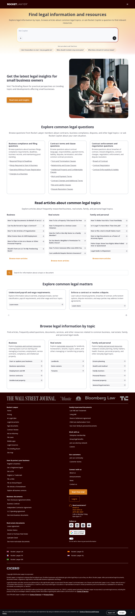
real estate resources (65, 346)
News (72, 480)
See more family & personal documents (83, 426)
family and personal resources (110, 346)
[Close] (131, 612)
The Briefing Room (13, 449)
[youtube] (89, 525)
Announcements (75, 477)
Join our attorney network (78, 443)
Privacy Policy (48, 595)
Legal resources (12, 445)
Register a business (13, 464)
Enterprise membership (77, 435)
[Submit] (114, 38)
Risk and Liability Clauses (61, 185)
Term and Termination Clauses (63, 161)
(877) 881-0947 (78, 512)
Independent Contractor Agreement (19, 507)
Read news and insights (19, 100)
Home (9, 411)
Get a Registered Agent (15, 468)
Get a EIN (10, 471)
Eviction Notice (12, 530)
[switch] (71, 539)
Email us (76, 507)
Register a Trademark (14, 475)
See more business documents (17, 515)
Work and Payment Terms (61, 176)
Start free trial (78, 492)
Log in (74, 499)
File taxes (10, 437)
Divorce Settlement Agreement (80, 418)
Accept (121, 613)
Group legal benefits (76, 439)
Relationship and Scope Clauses (63, 165)
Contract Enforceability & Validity (106, 169)
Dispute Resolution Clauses (62, 189)
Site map (10, 453)
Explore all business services (16, 490)
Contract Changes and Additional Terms (67, 180)
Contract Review (12, 430)
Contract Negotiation (101, 165)
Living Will (73, 414)
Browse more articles (18, 258)
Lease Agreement (13, 526)
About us (73, 473)
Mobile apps (11, 441)
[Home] (17, 4)
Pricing (9, 414)
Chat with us (77, 510)
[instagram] (83, 525)
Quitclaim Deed (12, 538)
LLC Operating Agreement (16, 511)
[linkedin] (77, 525)
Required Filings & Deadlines (21, 161)
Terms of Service (82, 591)
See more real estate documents (18, 542)
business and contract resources (28, 346)
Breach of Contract (100, 161)
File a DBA (10, 479)
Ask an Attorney (12, 433)
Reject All (111, 613)
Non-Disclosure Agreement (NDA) (18, 500)
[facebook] (71, 525)
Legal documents (13, 422)
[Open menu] (127, 4)
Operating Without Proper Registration (25, 169)
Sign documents (12, 426)
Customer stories (75, 462)
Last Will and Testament (78, 411)
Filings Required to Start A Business (24, 165)
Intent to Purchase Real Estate (17, 534)
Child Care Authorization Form (80, 422)
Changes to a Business (19, 174)
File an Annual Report (14, 483)
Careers (72, 447)
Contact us (73, 484)
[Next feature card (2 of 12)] (126, 315)
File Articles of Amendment (16, 487)
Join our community (76, 458)
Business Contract (13, 504)
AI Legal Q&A (11, 418)
